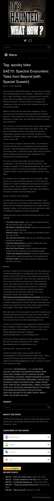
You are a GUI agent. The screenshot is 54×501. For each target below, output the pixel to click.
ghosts (24, 374)
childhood (15, 372)
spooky (38, 382)
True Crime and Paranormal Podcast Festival (22, 390)
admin (19, 86)
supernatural (27, 385)
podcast (41, 380)
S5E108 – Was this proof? (15, 490)
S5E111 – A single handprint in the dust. (21, 479)
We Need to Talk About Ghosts (18, 227)
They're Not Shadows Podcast (26, 387)
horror (28, 377)
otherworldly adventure (14, 380)
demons (37, 372)
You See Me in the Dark (15, 238)
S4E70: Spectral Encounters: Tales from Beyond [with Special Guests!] (26, 76)
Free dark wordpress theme (41, 497)
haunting (20, 377)
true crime (44, 387)
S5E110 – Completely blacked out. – (19, 482)
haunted (32, 374)
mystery (46, 377)
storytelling (14, 385)
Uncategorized (20, 369)
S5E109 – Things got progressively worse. (22, 485)
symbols (37, 385)
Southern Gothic (27, 382)
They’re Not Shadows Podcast (18, 254)
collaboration (27, 372)
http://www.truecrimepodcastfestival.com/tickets (22, 297)
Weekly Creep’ (12, 233)
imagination (37, 377)
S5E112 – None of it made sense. (18, 477)
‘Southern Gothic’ (12, 259)
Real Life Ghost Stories (15, 248)
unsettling (8, 393)
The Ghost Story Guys (15, 222)
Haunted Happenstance (15, 243)
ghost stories (15, 374)
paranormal (31, 380)
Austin (35, 369)
